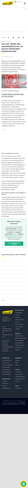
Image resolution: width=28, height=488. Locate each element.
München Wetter (19, 343)
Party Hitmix (5, 383)
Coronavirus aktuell (6, 360)
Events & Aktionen (19, 319)
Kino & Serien (18, 372)
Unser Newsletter (19, 324)
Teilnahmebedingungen (7, 346)
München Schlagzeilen (20, 338)
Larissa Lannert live (11, 235)
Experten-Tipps (18, 374)
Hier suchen (18, 388)
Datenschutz (5, 344)
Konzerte (4, 386)
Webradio (23, 404)
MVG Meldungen (6, 369)
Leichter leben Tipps (19, 376)
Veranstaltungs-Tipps (20, 379)
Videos (16, 365)
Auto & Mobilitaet (6, 374)
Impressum (5, 342)
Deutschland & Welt (6, 372)
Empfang (17, 329)
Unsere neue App (19, 326)
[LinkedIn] (18, 38)
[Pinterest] (23, 38)
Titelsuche (4, 381)
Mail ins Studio (5, 340)
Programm (17, 317)
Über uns (17, 322)
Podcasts (17, 360)
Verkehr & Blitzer (6, 367)
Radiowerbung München (14, 404)
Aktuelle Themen (19, 336)
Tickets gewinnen (6, 388)
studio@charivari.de (7, 328)
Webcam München (19, 345)
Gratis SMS (17, 381)
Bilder (16, 362)
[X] (13, 38)
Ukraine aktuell (5, 362)
